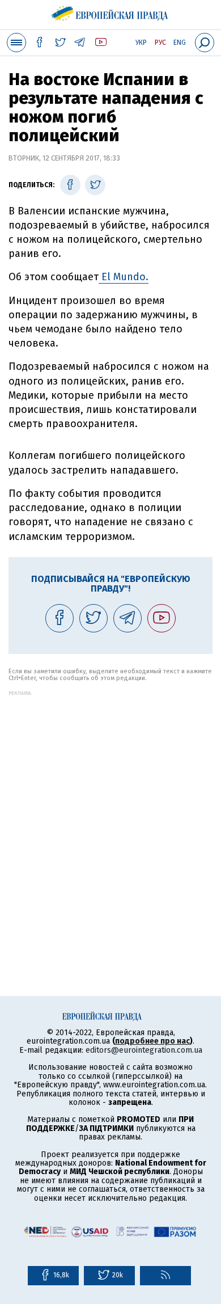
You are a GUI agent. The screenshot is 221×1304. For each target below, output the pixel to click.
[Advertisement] (110, 806)
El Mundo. (123, 277)
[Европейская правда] (111, 11)
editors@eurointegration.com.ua (144, 1050)
